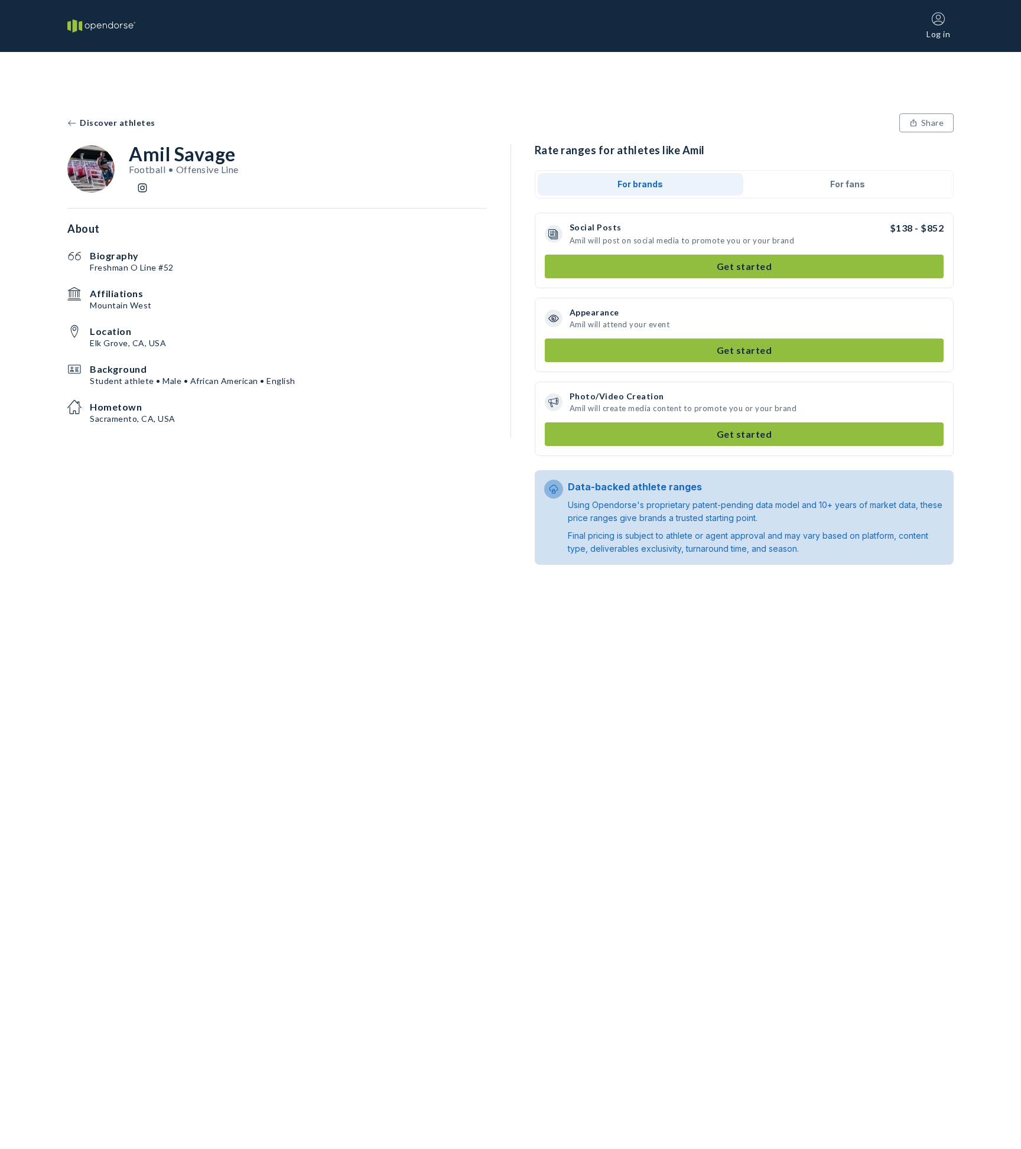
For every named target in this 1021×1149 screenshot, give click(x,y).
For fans (847, 184)
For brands (640, 184)
